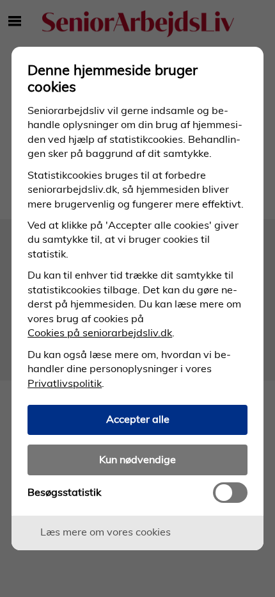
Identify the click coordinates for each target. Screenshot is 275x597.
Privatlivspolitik (65, 383)
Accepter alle (137, 419)
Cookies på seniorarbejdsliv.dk (100, 332)
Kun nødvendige (137, 459)
